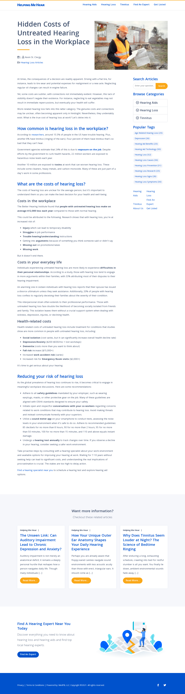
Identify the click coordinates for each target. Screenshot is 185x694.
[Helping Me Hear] (31, 5)
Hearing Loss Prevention (148, 166)
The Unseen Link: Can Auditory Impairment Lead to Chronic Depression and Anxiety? (40, 543)
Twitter (165, 685)
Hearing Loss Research (147, 171)
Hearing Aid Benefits (146, 144)
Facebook (158, 685)
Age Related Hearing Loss (149, 133)
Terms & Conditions (35, 685)
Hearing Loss (108, 5)
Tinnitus (124, 5)
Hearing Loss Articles (32, 63)
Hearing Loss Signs (145, 176)
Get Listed (159, 5)
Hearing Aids (90, 5)
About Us (138, 209)
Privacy (20, 685)
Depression (142, 138)
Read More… (31, 581)
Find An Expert (141, 5)
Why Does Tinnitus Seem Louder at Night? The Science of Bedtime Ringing (144, 543)
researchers (38, 135)
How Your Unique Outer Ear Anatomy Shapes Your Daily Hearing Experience (91, 543)
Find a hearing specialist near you (35, 470)
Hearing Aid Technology (148, 149)
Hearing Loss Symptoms (148, 182)
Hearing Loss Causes (146, 160)
